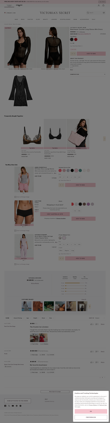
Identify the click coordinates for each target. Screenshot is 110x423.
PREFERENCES (91, 417)
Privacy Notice (93, 405)
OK (91, 411)
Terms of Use (103, 405)
